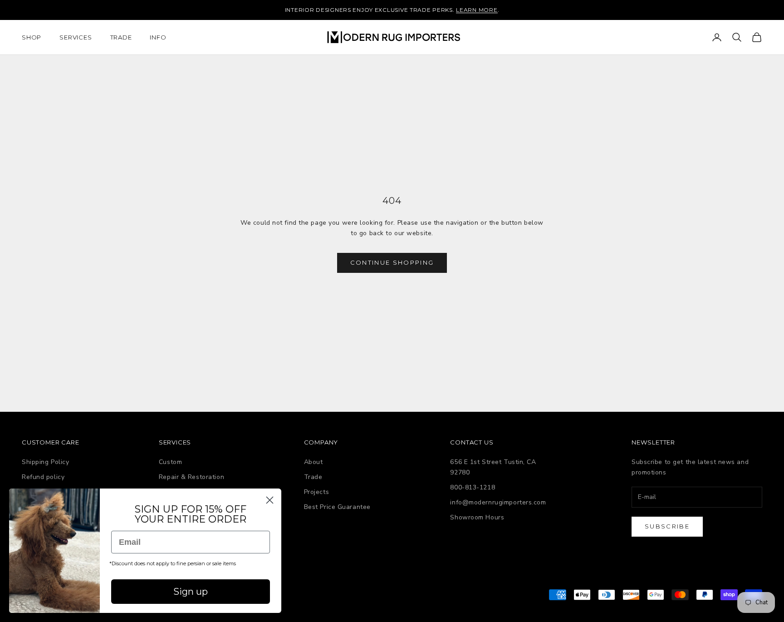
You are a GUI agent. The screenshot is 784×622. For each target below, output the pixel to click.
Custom (170, 462)
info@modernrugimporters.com (498, 502)
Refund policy (43, 477)
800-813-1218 (472, 487)
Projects (316, 492)
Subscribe (667, 526)
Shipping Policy (45, 462)
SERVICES (75, 37)
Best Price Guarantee (337, 507)
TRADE (121, 37)
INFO (158, 37)
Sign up (190, 591)
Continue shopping (392, 262)
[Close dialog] (270, 500)
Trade (313, 477)
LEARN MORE (476, 9)
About (313, 462)
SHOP (31, 37)
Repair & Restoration (191, 477)
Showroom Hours (477, 517)
